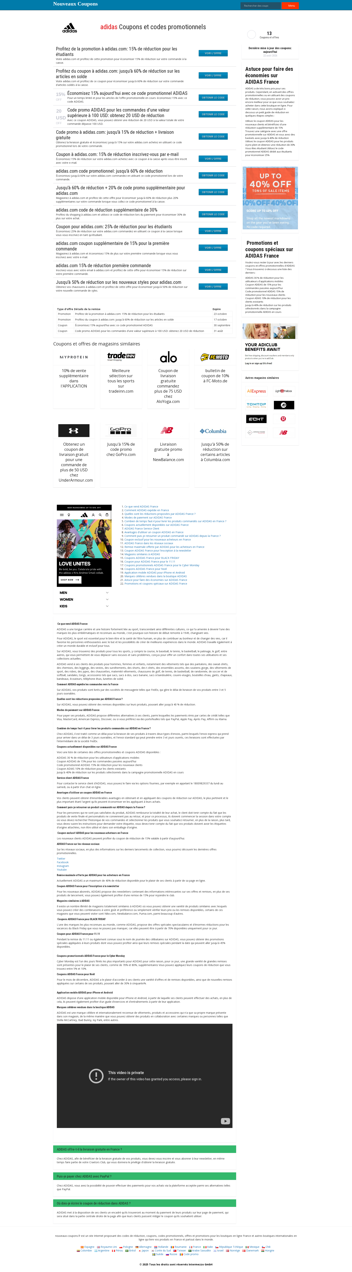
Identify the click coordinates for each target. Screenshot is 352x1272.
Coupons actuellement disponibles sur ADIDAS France (156, 525)
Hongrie (269, 1250)
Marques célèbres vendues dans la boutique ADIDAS (155, 576)
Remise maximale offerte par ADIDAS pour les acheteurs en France (164, 547)
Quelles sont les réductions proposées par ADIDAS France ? (159, 514)
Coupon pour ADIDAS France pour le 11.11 (149, 561)
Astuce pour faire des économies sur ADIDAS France (155, 580)
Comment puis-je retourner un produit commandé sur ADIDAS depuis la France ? (172, 536)
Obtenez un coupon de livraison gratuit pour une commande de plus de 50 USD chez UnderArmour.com (76, 462)
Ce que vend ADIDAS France (141, 506)
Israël (219, 1250)
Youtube (62, 869)
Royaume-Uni (108, 1247)
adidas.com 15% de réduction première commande (103, 265)
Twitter (61, 858)
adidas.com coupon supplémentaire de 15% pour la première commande (112, 246)
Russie (173, 1254)
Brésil (132, 1250)
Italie (209, 1247)
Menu (291, 5)
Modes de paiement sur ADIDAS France (148, 517)
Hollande (162, 1247)
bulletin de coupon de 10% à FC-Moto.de (215, 375)
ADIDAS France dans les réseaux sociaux (148, 543)
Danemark (252, 1250)
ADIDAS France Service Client (141, 528)
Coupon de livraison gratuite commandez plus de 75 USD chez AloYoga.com (168, 386)
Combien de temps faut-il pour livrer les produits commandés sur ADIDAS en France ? (175, 521)
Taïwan (181, 1250)
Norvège (234, 1250)
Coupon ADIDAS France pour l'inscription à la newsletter (157, 550)
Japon (145, 1250)
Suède (159, 1254)
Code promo (191, 1254)
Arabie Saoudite (201, 1250)
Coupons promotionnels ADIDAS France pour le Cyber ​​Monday (161, 565)
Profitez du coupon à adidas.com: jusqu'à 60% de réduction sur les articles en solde (118, 73)
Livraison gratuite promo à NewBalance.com (168, 452)
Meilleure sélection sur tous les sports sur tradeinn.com (121, 381)
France (196, 1247)
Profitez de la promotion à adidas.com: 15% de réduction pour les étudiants (116, 51)
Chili (267, 1247)
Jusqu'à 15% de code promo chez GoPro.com (121, 449)
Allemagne (145, 1247)
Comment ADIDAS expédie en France (146, 510)
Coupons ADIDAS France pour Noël (145, 569)
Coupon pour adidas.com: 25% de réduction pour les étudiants (114, 226)
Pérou (119, 1250)
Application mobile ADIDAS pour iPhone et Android (154, 572)
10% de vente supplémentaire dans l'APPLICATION (74, 378)
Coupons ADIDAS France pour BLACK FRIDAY (151, 558)
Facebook (63, 862)
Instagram (63, 866)
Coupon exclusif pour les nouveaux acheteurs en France (157, 539)
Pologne (127, 1247)
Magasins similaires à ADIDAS (142, 554)
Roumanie (180, 1247)
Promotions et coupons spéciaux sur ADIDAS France (155, 583)
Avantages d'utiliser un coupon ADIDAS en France (154, 532)
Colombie (86, 1250)
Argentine (103, 1250)
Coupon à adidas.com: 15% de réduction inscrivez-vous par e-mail (117, 154)
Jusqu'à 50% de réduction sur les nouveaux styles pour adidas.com (118, 282)
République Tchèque (230, 1247)
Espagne (89, 1247)
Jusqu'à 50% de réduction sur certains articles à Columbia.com (215, 452)
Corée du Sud (162, 1250)
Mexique (254, 1247)
